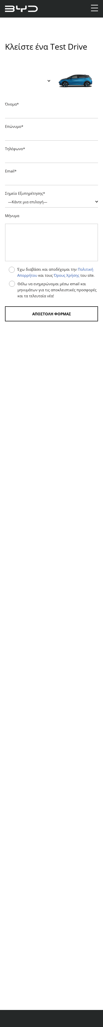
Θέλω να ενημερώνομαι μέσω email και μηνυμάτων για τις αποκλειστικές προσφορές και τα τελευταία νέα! (57, 289)
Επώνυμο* (14, 126)
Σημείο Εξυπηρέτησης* (25, 193)
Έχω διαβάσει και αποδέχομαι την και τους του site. (55, 272)
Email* (10, 170)
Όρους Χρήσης (66, 275)
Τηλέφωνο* (15, 148)
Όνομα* (12, 104)
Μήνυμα (12, 215)
